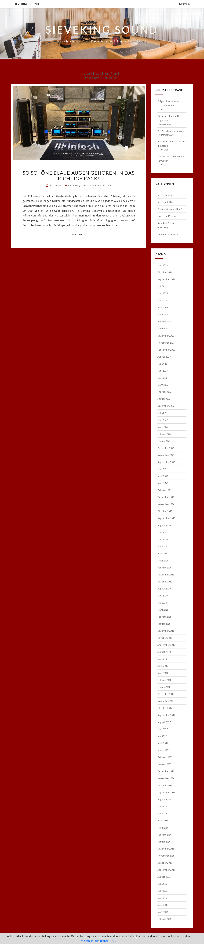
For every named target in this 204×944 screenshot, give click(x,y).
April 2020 (162, 553)
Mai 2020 (162, 546)
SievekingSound (78, 185)
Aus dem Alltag (165, 202)
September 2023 (166, 349)
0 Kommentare (101, 185)
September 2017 (166, 715)
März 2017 (162, 750)
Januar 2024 (164, 328)
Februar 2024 (164, 321)
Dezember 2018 (165, 630)
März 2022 (162, 426)
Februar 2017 (164, 757)
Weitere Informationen (95, 941)
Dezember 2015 (165, 848)
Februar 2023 (164, 391)
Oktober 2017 (164, 708)
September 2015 (166, 869)
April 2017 (162, 743)
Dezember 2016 (165, 771)
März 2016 (162, 827)
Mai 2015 (162, 897)
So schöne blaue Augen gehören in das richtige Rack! (79, 175)
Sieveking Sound (26, 4)
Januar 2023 (164, 398)
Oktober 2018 (164, 637)
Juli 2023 (162, 363)
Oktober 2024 (164, 272)
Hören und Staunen (167, 216)
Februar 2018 (164, 680)
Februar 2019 (164, 616)
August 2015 (164, 876)
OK (114, 941)
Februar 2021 (164, 490)
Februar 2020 (164, 567)
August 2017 (164, 722)
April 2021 (162, 476)
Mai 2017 (162, 736)
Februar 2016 (164, 834)
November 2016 (166, 778)
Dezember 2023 (165, 335)
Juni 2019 (162, 595)
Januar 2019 (164, 623)
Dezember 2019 (165, 574)
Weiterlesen (79, 234)
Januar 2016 (164, 841)
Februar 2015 (164, 918)
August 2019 (164, 588)
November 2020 (166, 504)
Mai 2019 (162, 602)
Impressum (184, 4)
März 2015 (162, 911)
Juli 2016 (162, 806)
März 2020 (162, 560)
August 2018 (164, 651)
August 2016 (164, 799)
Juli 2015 (162, 883)
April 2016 (162, 820)
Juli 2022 (162, 413)
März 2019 (162, 609)
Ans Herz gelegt (166, 195)
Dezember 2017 (165, 694)
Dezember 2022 (165, 405)
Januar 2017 (164, 764)
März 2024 (162, 314)
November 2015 (166, 855)
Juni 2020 (162, 539)
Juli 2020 (162, 532)
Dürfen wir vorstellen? (169, 209)
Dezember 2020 (165, 497)
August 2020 (164, 525)
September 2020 (166, 518)
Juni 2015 (162, 890)
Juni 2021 (162, 469)
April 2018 (162, 665)
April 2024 (162, 307)
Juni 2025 (162, 265)
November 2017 (166, 701)
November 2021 (166, 455)
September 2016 (166, 792)
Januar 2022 (164, 440)
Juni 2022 (162, 419)
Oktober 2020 (164, 511)
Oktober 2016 (164, 785)
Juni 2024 (162, 293)
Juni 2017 (162, 729)
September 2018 (166, 644)
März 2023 (162, 384)
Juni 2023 (162, 370)
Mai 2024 (162, 300)
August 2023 (164, 356)
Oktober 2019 (164, 581)
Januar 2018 (164, 687)
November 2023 (166, 342)
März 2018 (162, 673)
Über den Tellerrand (168, 234)
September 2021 (166, 462)
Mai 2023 (162, 377)
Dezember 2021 (165, 448)
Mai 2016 (162, 813)
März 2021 (162, 483)
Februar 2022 (164, 433)
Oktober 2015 (164, 862)
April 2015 (162, 904)
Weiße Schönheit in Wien (170, 130)
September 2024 (166, 279)
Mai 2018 (162, 658)
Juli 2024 (162, 286)
